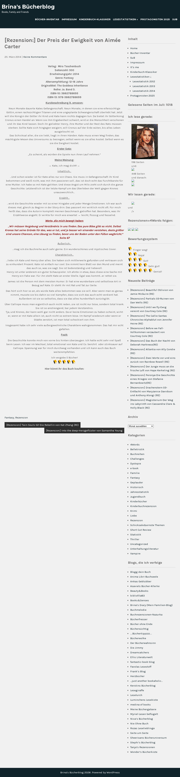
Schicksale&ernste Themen (147, 525)
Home (133, 48)
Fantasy (9, 417)
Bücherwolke (138, 638)
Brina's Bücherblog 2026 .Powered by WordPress (90, 772)
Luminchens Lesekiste (144, 699)
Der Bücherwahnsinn (143, 643)
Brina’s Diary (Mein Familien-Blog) (151, 605)
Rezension (21, 417)
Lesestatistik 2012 (144, 81)
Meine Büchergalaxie (143, 709)
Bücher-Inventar (47, 19)
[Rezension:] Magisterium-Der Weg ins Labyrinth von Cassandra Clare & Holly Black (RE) (152, 403)
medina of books (140, 704)
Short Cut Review (140, 529)
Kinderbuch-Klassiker (95, 19)
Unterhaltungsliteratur (144, 548)
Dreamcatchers (139, 652)
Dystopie (135, 463)
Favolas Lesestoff (140, 666)
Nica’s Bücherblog (141, 718)
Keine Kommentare (35, 56)
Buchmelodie (138, 609)
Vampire (135, 553)
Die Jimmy (136, 647)
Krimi (133, 510)
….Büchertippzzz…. (141, 633)
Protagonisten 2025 (155, 19)
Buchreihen (137, 454)
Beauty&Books (139, 590)
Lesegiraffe (137, 690)
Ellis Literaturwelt (141, 657)
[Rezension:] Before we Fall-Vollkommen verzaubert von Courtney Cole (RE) (147, 332)
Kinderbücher (138, 501)
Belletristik (137, 449)
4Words (135, 444)
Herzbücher (137, 676)
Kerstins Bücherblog (143, 685)
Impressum (69, 19)
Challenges (137, 458)
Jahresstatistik (139, 491)
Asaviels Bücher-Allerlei (145, 586)
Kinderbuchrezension (143, 506)
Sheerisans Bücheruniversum (148, 737)
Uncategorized (139, 544)
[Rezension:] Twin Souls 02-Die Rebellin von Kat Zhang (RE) (42, 424)
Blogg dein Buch (140, 571)
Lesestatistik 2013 (144, 86)
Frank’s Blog (138, 671)
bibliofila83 (137, 595)
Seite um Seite (139, 733)
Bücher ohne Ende (141, 624)
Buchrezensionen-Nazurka (146, 614)
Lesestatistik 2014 (144, 90)
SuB (174, 19)
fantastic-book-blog (142, 661)
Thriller (134, 539)
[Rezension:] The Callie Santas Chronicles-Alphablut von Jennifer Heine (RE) (151, 319)
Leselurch (136, 695)
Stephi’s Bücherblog (142, 742)
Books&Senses (139, 600)
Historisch (136, 487)
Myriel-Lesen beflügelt (144, 714)
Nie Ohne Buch (139, 723)
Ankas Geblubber (140, 581)
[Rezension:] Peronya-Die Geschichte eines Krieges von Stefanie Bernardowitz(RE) (152, 379)
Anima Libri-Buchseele (144, 576)
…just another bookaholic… (146, 680)
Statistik (135, 534)
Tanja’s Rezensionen (142, 747)
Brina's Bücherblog (28, 7)
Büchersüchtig (139, 628)
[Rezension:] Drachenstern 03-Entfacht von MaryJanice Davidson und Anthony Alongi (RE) (151, 391)
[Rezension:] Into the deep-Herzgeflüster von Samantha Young (84, 430)
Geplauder (136, 482)
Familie (135, 473)
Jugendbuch (137, 496)
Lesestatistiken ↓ (125, 19)
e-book (134, 468)
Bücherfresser (138, 619)
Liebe (133, 515)
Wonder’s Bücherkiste (143, 751)
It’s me (134, 67)
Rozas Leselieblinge (142, 728)
